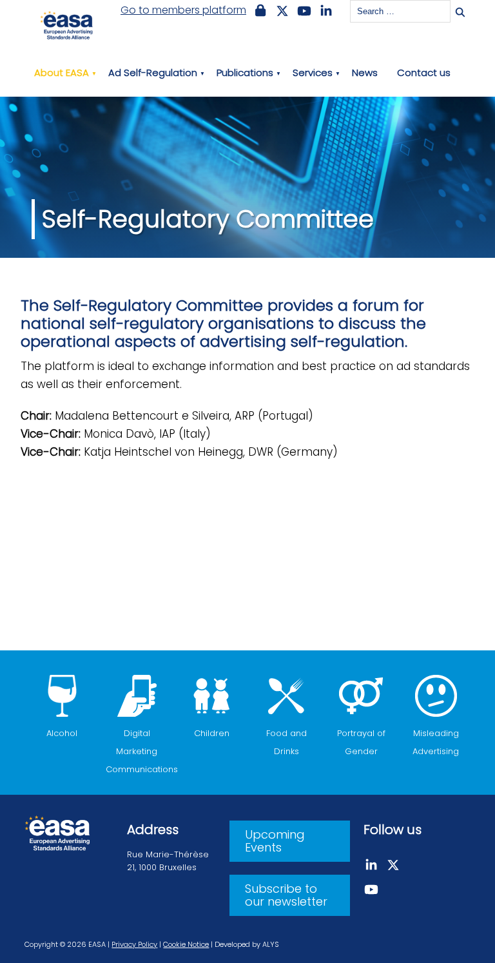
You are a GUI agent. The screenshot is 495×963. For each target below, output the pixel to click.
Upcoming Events (275, 840)
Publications (245, 72)
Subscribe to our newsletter (286, 895)
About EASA (61, 72)
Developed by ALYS (247, 944)
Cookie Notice (186, 944)
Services (313, 72)
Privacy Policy (134, 944)
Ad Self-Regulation (152, 72)
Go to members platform (183, 10)
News (365, 72)
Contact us (424, 72)
